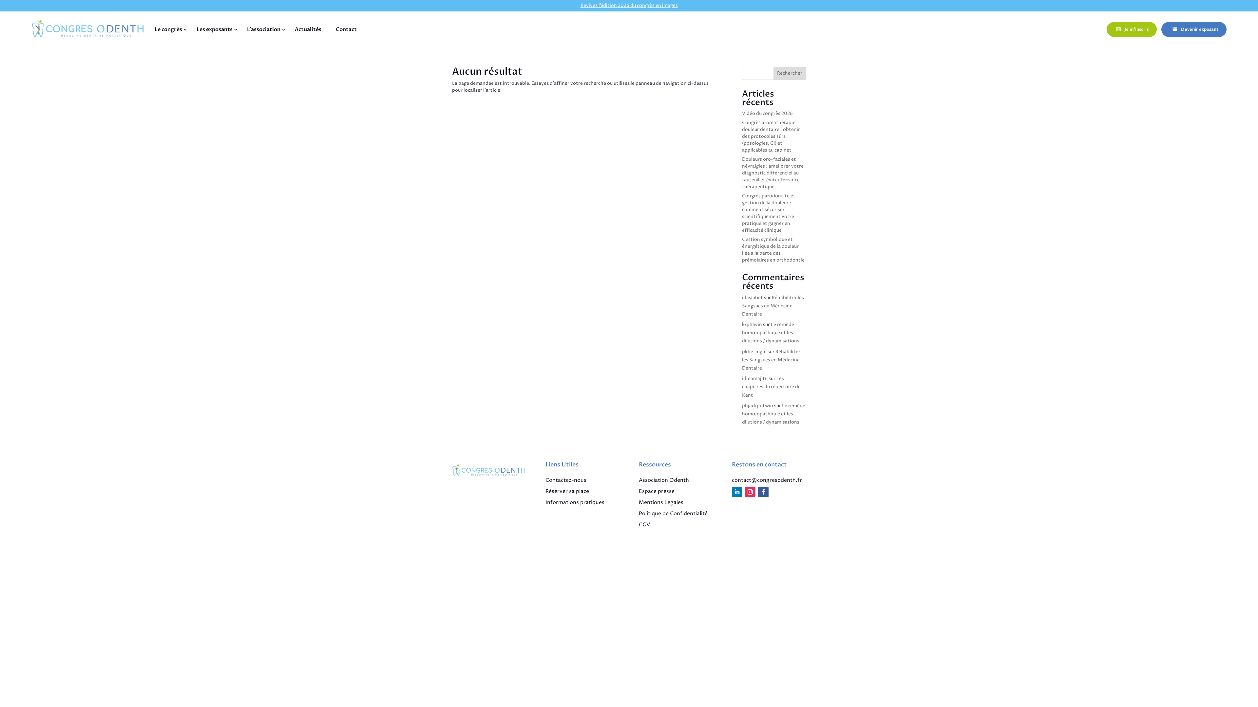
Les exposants (215, 29)
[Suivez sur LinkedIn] (737, 492)
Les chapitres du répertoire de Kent (771, 386)
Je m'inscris (1137, 29)
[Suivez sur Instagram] (750, 492)
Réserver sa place (567, 491)
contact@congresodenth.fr (767, 480)
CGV (644, 524)
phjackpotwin (757, 406)
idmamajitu (755, 378)
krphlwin (752, 324)
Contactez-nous (565, 480)
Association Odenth (664, 480)
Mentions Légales (661, 502)
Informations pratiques (574, 502)
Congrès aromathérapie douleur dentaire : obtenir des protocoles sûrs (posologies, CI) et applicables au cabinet (771, 136)
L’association (263, 29)
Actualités (308, 29)
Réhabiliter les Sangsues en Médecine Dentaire (773, 306)
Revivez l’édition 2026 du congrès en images (629, 5)
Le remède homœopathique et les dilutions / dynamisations (770, 332)
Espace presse (657, 491)
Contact (346, 29)
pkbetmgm (754, 352)
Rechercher (789, 73)
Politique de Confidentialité (673, 513)
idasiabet (752, 298)
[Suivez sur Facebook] (763, 492)
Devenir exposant (1199, 29)
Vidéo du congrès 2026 (767, 113)
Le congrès (168, 29)
